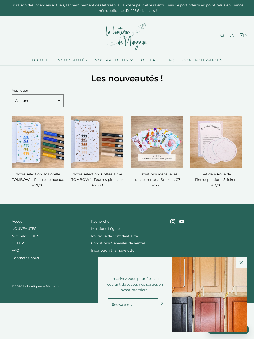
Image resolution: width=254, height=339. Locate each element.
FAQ (170, 60)
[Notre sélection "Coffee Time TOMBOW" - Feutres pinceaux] (97, 142)
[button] (38, 100)
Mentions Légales (106, 228)
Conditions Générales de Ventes (118, 243)
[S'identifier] (232, 35)
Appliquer (20, 90)
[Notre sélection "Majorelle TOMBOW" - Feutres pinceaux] (38, 142)
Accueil (40, 60)
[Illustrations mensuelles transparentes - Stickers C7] (157, 142)
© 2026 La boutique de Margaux (35, 286)
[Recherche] (222, 35)
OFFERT (149, 60)
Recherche (100, 221)
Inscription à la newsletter (113, 250)
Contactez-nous (202, 60)
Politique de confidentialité (114, 236)
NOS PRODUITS (25, 236)
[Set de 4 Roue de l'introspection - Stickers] (216, 142)
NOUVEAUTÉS (72, 60)
